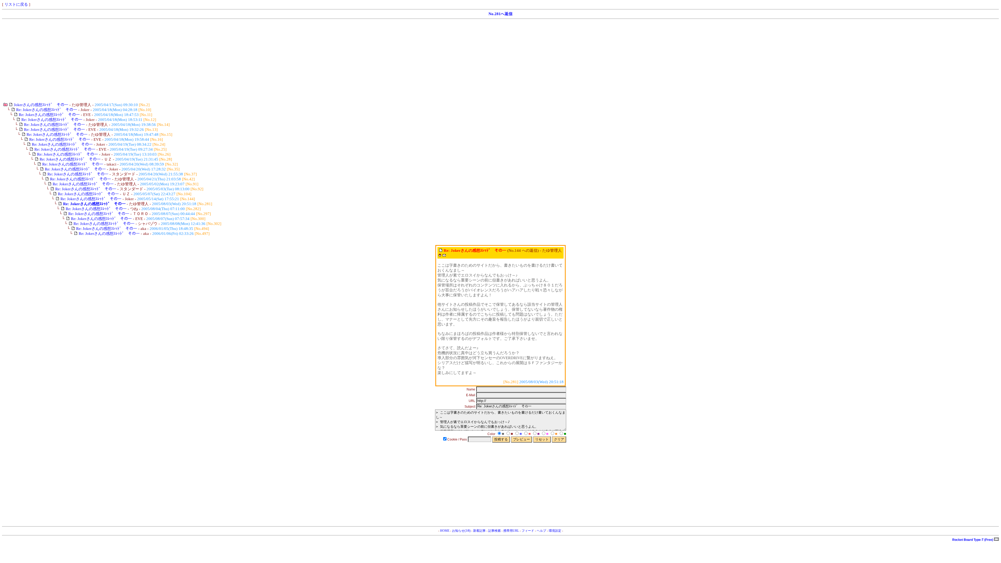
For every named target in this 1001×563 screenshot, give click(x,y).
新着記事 (479, 531)
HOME (444, 531)
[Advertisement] (158, 60)
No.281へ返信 (500, 14)
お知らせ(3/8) (461, 531)
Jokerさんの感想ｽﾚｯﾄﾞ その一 (41, 105)
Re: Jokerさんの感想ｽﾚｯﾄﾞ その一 (46, 110)
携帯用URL (511, 531)
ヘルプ (541, 531)
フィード (528, 531)
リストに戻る (16, 4)
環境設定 (555, 531)
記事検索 (494, 531)
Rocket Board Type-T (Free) (973, 540)
